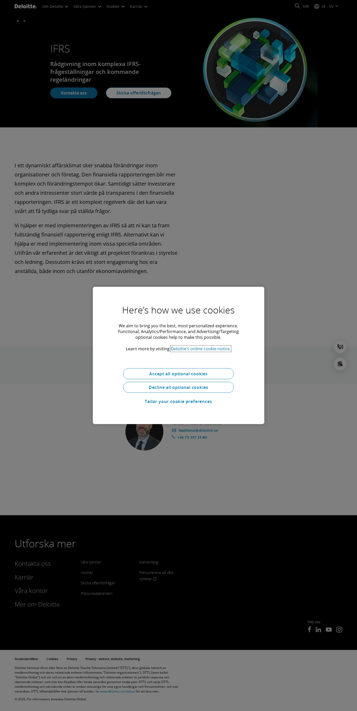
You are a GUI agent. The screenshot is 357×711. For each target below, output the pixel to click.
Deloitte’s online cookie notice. (201, 349)
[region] (178, 355)
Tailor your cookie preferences (178, 401)
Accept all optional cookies (178, 374)
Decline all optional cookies (178, 387)
